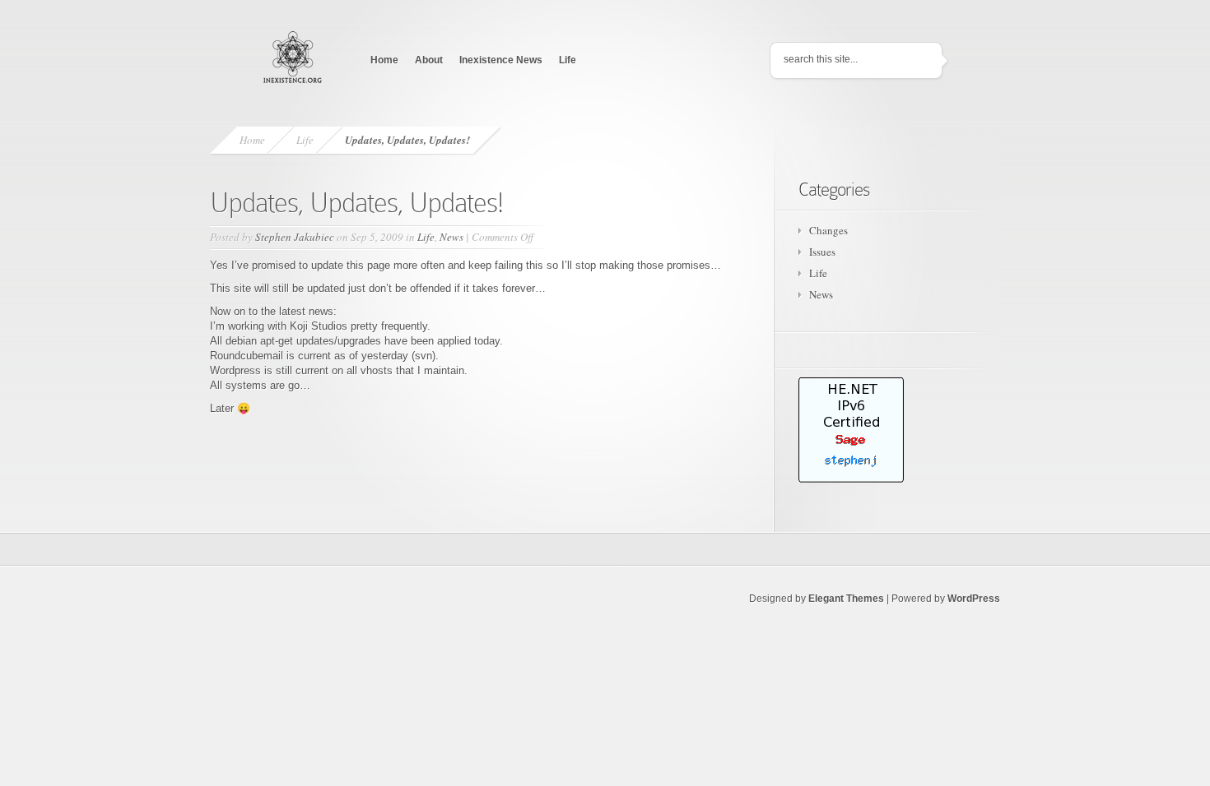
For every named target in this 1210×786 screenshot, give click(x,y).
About (429, 60)
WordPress (973, 598)
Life (567, 60)
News (451, 236)
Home (384, 60)
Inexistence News (500, 60)
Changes (828, 230)
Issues (822, 251)
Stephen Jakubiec (294, 236)
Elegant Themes (846, 598)
